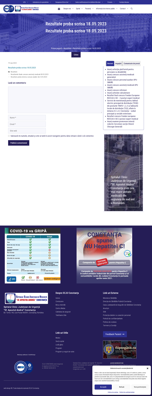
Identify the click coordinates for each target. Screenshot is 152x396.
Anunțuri (106, 308)
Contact (123, 9)
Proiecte (109, 2)
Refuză (121, 387)
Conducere (59, 301)
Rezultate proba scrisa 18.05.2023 (22, 67)
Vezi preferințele (140, 387)
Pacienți (88, 9)
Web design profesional (22, 354)
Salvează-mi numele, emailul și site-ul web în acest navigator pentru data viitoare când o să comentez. (52, 136)
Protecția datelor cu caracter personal (117, 315)
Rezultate (67, 48)
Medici (58, 338)
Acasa (59, 9)
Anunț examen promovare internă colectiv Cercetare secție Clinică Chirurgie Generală (120, 124)
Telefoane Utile (61, 315)
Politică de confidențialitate (126, 392)
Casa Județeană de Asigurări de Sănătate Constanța (122, 305)
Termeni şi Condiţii (109, 325)
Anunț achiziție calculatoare (118, 93)
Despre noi (67, 9)
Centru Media (60, 308)
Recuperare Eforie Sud (62, 2)
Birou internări (61, 305)
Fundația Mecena (124, 2)
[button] (147, 368)
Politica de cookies (113, 392)
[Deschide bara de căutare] (132, 9)
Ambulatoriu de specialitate (41, 2)
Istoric (58, 298)
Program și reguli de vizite (65, 352)
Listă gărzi (59, 345)
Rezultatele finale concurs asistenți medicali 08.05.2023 (30, 74)
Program (59, 348)
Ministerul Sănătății (110, 298)
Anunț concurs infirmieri (117, 90)
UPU (24, 2)
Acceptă (103, 387)
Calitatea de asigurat (63, 312)
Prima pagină (56, 48)
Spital (78, 9)
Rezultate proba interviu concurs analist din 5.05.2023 (29, 77)
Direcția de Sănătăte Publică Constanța (117, 301)
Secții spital (60, 341)
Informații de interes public (105, 9)
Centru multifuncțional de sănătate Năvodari (87, 2)
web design (7, 388)
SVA (104, 312)
